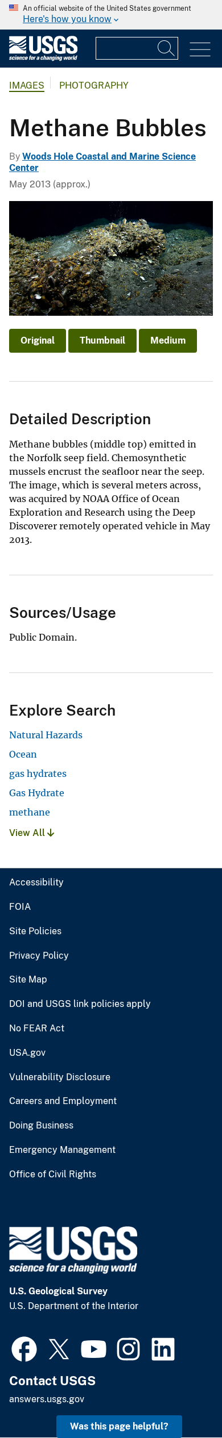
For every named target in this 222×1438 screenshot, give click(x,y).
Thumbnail (102, 340)
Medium (168, 340)
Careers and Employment (63, 1101)
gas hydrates (38, 773)
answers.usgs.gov (46, 1399)
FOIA (20, 907)
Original (37, 340)
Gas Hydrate (36, 793)
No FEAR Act (36, 1028)
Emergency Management (62, 1150)
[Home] (43, 58)
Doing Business (41, 1126)
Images (26, 85)
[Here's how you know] (111, 15)
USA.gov (27, 1053)
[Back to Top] (180, 1396)
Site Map (28, 980)
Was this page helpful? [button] (119, 1426)
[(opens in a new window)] (24, 1347)
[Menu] (200, 49)
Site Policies (35, 931)
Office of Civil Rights (52, 1174)
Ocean (23, 754)
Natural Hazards (46, 735)
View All (28, 832)
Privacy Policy (39, 956)
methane (29, 812)
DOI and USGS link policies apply (80, 1004)
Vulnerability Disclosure (59, 1077)
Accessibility (36, 882)
